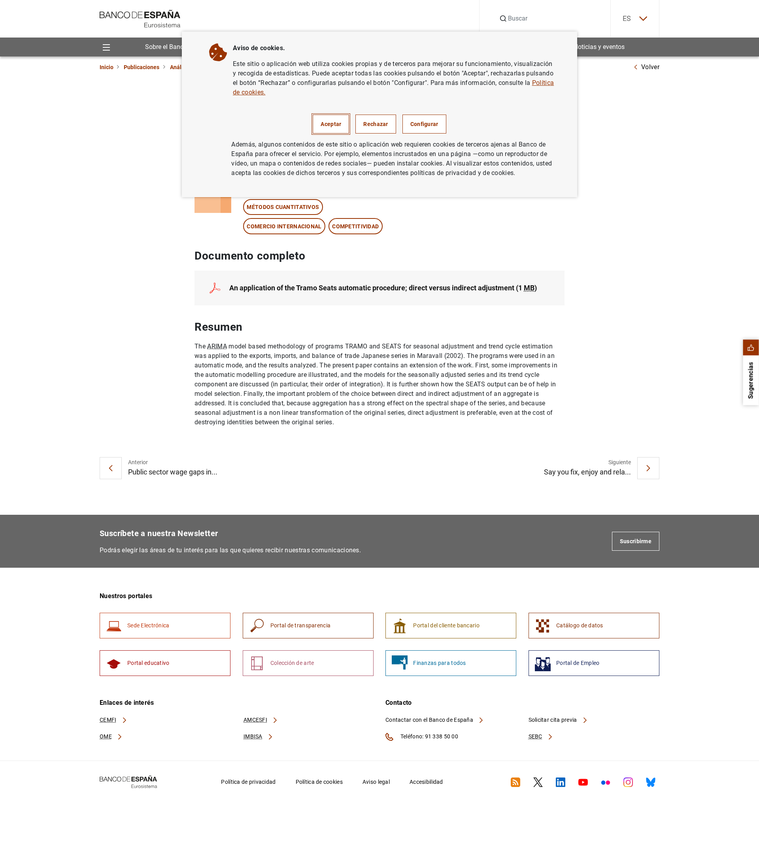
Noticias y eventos (599, 47)
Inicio (106, 67)
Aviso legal (376, 782)
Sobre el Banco (166, 47)
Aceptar (331, 124)
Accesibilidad (426, 782)
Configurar (424, 124)
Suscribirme (635, 541)
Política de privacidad (248, 782)
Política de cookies (319, 782)
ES (627, 18)
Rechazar (375, 124)
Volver (650, 67)
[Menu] (106, 46)
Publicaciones (141, 67)
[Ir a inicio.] (140, 18)
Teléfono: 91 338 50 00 (428, 736)
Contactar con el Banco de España (429, 720)
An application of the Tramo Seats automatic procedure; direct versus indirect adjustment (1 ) (383, 288)
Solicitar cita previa (553, 720)
